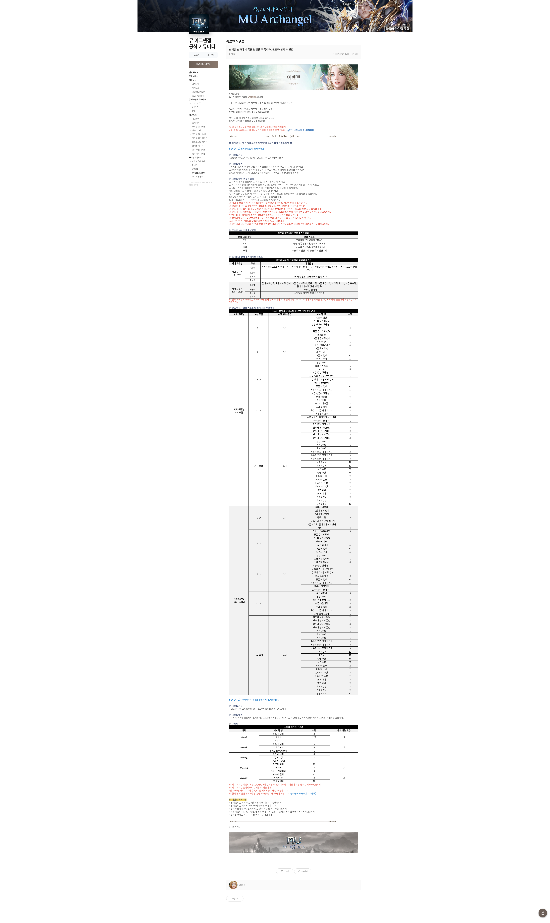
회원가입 (210, 54)
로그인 (196, 54)
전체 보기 (193, 72)
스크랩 (286, 871)
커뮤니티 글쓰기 (203, 64)
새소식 (191, 80)
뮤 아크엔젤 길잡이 (196, 99)
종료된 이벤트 (194, 157)
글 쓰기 (543, 913)
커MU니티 (193, 114)
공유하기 (304, 871)
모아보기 (192, 76)
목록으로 (234, 898)
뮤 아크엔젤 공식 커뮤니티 (202, 43)
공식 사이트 (347, 4)
